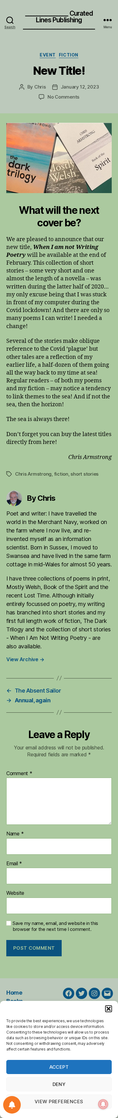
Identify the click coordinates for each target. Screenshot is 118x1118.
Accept (59, 1067)
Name (15, 834)
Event (48, 54)
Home (14, 992)
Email (14, 864)
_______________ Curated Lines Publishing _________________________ (59, 20)
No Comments (63, 97)
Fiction (68, 54)
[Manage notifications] (103, 1104)
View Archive (25, 659)
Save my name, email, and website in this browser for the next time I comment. (55, 926)
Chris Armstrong (33, 474)
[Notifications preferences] (12, 1105)
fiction (61, 474)
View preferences (59, 1101)
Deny (59, 1084)
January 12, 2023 (80, 87)
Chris (40, 87)
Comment (19, 773)
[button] (108, 1009)
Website (15, 893)
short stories (84, 474)
